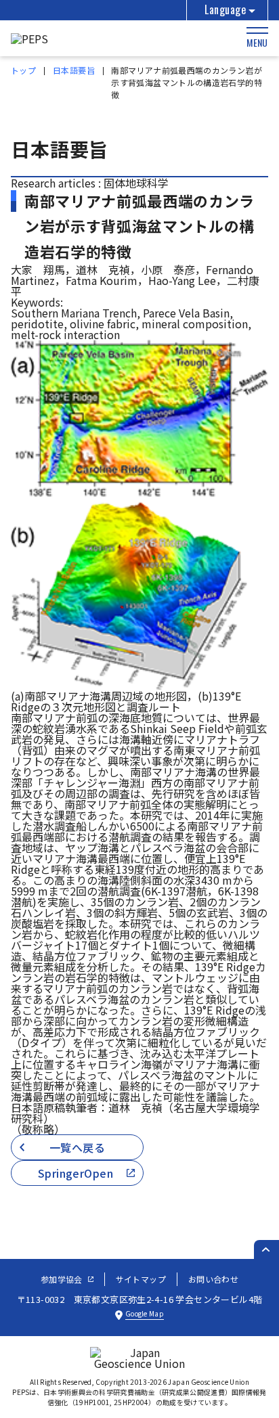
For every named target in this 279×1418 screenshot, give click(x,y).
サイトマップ (141, 1279)
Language (225, 9)
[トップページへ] (29, 38)
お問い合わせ (213, 1279)
